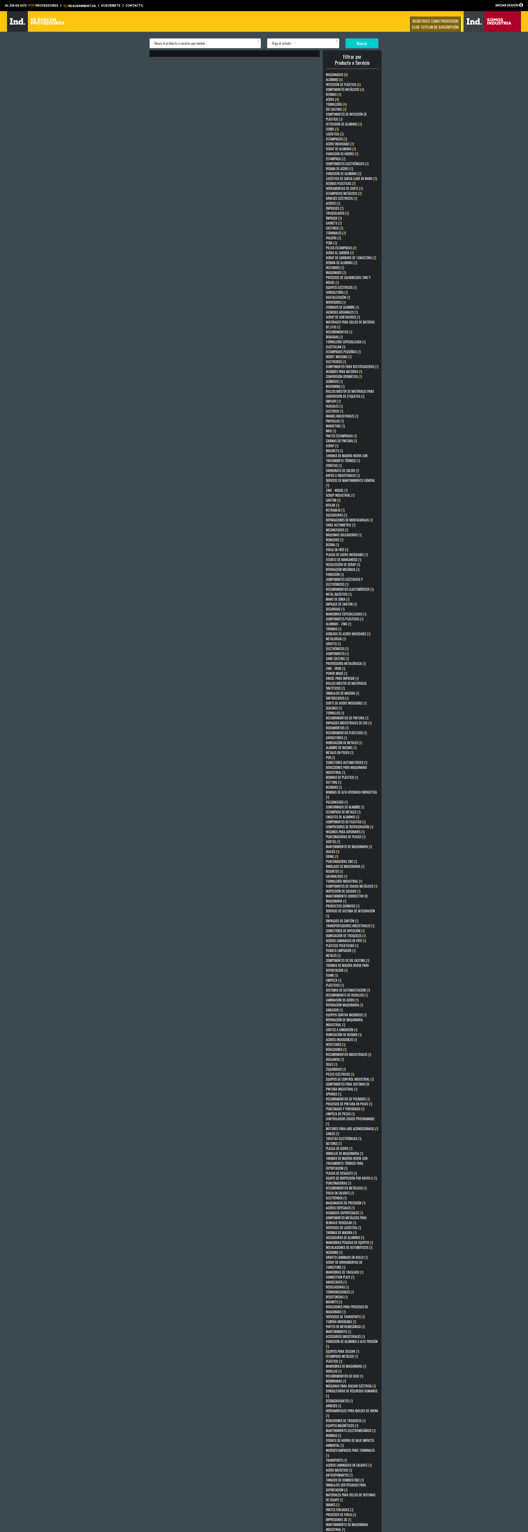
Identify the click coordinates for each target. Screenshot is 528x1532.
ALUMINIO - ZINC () (338, 623)
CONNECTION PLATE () (340, 1277)
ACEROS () (333, 203)
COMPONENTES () (337, 653)
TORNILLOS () (335, 713)
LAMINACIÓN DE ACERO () (342, 1000)
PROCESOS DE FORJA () (341, 1514)
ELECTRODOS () (336, 361)
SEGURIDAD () (335, 609)
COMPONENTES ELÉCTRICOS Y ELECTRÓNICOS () (344, 582)
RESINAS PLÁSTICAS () (340, 183)
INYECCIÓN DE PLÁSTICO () (343, 84)
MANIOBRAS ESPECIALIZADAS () (346, 614)
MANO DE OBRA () (337, 599)
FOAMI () (332, 975)
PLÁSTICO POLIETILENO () (342, 945)
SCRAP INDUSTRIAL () (340, 495)
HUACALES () (334, 406)
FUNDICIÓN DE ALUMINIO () (343, 173)
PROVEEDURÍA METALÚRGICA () (346, 663)
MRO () (331, 430)
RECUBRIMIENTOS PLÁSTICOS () (346, 732)
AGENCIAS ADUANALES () (342, 312)
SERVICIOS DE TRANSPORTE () (345, 1316)
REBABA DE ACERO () (339, 168)
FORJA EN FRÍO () (337, 549)
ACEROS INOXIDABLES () (341, 1039)
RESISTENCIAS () (337, 1296)
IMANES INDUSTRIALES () (342, 416)
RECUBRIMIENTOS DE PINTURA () (347, 717)
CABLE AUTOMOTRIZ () (340, 524)
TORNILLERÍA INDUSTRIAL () (344, 881)
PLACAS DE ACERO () (339, 1148)
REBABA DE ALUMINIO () (341, 262)
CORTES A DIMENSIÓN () (341, 1029)
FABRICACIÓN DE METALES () (344, 742)
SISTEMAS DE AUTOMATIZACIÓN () (348, 990)
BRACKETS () (334, 450)
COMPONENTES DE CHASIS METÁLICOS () (351, 886)
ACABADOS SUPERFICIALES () (344, 1212)
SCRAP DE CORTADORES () (343, 317)
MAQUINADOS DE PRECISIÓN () (345, 1202)
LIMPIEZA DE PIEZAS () (340, 1113)
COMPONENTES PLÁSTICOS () (344, 619)
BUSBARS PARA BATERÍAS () (344, 371)
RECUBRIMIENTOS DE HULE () (344, 1376)
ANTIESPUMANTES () (339, 1475)
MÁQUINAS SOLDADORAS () (343, 534)
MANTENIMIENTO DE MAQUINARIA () (349, 846)
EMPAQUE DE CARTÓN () (341, 604)
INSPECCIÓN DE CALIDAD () (343, 891)
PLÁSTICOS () (335, 985)
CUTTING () (333, 782)
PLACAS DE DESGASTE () (341, 1173)
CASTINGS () (334, 228)
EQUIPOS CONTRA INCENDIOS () (346, 1014)
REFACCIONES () (336, 1049)
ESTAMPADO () (335, 158)
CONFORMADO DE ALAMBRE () (345, 807)
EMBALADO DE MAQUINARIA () (345, 866)
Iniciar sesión (507, 5)
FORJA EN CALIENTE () (340, 1193)
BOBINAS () (333, 1435)
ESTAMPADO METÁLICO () (342, 1356)
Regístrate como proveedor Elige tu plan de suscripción (435, 24)
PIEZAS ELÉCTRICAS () (340, 1074)
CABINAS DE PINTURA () (341, 440)
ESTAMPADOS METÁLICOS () (344, 193)
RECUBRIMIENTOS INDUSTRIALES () (348, 1054)
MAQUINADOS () (337, 74)
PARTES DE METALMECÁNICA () (345, 1326)
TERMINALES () (336, 233)
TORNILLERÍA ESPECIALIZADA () (345, 341)
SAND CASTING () (337, 658)
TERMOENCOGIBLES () (340, 1292)
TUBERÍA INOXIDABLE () (341, 1321)
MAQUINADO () (336, 272)
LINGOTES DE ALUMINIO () (342, 816)
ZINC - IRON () (335, 668)
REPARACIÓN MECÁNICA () (342, 569)
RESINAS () (333, 94)
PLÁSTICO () (334, 1361)
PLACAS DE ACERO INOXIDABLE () (347, 554)
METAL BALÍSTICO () (338, 594)
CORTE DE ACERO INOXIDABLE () (346, 703)
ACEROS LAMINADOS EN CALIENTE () (348, 1465)
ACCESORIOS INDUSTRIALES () (345, 1336)
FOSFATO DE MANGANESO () (343, 559)
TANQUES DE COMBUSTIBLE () (345, 1480)
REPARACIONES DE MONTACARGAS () (349, 520)
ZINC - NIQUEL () (337, 490)
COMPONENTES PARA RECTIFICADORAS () (352, 366)
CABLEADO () (334, 1009)
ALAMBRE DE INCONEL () (341, 747)
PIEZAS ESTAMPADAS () (341, 247)
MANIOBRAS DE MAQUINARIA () (346, 1366)
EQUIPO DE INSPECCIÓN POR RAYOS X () (351, 1178)
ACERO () (332, 99)
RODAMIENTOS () (337, 727)
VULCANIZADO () (337, 802)
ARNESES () (333, 1405)
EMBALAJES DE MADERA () (342, 693)
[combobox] (205, 43)
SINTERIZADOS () (337, 698)
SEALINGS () (334, 708)
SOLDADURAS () (336, 515)
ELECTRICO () (334, 411)
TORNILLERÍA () (336, 104)
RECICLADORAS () (337, 1287)
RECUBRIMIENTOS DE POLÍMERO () (348, 1099)
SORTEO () (333, 841)
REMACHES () (334, 539)
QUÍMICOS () (334, 381)
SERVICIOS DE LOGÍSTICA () (343, 1227)
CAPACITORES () (336, 737)
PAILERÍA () (333, 237)
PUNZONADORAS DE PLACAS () (345, 836)
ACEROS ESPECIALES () (340, 1207)
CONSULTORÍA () (337, 292)
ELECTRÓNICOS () (337, 648)
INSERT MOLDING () (338, 356)
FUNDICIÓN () (335, 574)
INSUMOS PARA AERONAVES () (345, 831)
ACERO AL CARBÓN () (340, 252)
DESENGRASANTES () (339, 1400)
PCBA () (331, 242)
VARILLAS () (333, 1371)
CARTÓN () (333, 500)
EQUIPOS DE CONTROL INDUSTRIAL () (350, 1079)
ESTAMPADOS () (336, 138)
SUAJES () (332, 851)
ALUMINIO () (334, 79)
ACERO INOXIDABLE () (340, 143)
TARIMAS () (333, 628)
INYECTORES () (335, 1044)
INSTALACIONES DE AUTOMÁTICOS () (349, 1247)
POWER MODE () (336, 673)
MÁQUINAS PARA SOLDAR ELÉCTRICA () (351, 1386)
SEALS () (331, 1064)
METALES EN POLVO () (339, 752)
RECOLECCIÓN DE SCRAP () (343, 564)
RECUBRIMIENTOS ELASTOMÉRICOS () (350, 589)
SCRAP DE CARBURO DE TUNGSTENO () (351, 257)
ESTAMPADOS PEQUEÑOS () (343, 351)
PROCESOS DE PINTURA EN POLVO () (349, 1103)
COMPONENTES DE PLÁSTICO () (345, 821)
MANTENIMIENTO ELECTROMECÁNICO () (350, 1430)
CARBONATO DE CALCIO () (342, 470)
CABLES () (332, 1133)
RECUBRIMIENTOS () (339, 331)
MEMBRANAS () (336, 1381)
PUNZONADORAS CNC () (341, 861)
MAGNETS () (334, 1301)
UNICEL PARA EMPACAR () (342, 678)
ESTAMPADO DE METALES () (343, 812)
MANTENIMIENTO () (338, 1331)
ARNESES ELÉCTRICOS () (341, 198)
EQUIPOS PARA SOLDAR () (342, 1351)
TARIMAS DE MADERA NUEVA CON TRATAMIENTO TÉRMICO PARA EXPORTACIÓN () (347, 1163)
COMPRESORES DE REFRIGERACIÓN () (349, 826)
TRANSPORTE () (336, 1460)
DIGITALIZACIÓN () (338, 297)
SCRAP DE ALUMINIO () (341, 148)
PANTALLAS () (335, 421)
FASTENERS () (335, 267)
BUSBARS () (334, 787)
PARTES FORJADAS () (339, 1509)
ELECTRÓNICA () (336, 1197)
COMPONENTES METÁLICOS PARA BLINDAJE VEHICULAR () (346, 1220)
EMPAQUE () (334, 218)
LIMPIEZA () (333, 980)
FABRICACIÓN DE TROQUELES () (345, 935)
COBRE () (332, 129)
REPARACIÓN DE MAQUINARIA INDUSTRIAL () (344, 1022)
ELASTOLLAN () (335, 346)
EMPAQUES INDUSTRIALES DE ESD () (348, 722)
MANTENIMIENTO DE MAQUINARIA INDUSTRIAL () (347, 1527)
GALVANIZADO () (336, 876)
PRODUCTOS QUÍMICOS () (342, 906)
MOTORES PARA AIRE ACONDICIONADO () (352, 1128)
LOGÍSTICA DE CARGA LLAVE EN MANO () (351, 178)
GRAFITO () (333, 643)
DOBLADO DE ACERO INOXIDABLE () (348, 633)
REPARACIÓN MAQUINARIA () (344, 1005)
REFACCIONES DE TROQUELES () (345, 1420)
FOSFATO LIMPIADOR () (340, 950)
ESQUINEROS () (336, 1069)
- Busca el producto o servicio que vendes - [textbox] (179, 43)
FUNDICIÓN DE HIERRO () (342, 153)
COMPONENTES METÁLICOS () (345, 89)
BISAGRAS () (334, 336)
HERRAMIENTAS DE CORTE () (344, 188)
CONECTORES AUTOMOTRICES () (346, 762)
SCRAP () (332, 445)
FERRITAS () (334, 465)
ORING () (332, 856)
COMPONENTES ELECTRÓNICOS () (347, 163)
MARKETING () (335, 426)
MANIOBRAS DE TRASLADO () (344, 1272)
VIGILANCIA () (335, 1059)
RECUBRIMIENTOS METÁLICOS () (346, 1188)
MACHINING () (335, 386)
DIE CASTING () (336, 109)
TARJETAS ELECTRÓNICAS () (343, 1138)
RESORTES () (334, 871)
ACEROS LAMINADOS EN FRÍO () (346, 940)
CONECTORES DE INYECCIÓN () (345, 930)
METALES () (333, 955)
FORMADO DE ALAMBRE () (342, 307)
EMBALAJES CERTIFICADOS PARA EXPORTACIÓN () (346, 1487)
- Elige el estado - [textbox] (281, 43)
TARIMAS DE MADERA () (341, 1232)
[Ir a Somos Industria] (492, 20)
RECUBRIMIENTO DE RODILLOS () (347, 995)
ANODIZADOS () (336, 1282)
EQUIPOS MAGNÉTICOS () (342, 1425)
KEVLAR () (332, 505)
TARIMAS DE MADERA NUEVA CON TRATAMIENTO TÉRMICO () (347, 458)
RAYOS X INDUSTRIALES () (343, 475)
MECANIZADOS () (337, 529)
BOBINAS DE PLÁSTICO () (342, 777)
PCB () (330, 757)
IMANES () (332, 1504)
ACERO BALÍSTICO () (339, 1470)
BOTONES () (334, 1143)
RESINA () (332, 544)
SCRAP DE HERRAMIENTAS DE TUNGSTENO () (344, 1265)
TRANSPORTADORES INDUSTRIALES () (350, 925)
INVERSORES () (335, 302)
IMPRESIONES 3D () (338, 1519)
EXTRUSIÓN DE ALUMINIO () (344, 124)
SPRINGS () (333, 1094)
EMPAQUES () (334, 208)
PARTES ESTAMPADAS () (341, 435)
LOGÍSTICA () (334, 134)
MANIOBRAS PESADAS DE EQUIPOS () (349, 1242)
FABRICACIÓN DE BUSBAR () (343, 1034)
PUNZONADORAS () (338, 1183)
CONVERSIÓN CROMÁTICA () (344, 376)
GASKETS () (334, 223)
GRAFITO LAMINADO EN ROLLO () (347, 1257)
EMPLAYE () (333, 401)
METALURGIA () (336, 638)
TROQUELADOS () (337, 213)
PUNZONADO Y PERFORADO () (345, 1108)
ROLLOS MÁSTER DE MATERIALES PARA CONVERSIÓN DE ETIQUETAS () (350, 394)
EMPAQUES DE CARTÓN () (342, 920)
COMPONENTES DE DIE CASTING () (347, 960)
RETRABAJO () (335, 510)
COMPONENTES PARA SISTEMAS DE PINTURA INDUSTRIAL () (347, 1087)
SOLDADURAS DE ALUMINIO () (345, 1237)
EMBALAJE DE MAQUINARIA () (344, 1153)
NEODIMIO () (334, 1252)
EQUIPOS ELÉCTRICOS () (341, 287)
